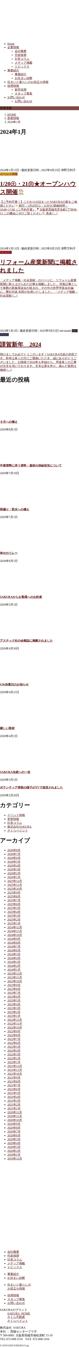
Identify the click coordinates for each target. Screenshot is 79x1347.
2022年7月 (14, 1039)
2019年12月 (14, 1158)
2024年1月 (14, 969)
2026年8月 (14, 850)
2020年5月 (14, 1139)
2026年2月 (14, 873)
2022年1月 (14, 1062)
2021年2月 (14, 1104)
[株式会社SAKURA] (36, 1245)
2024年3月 (14, 962)
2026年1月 (14, 877)
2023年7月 (14, 992)
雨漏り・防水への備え (14, 509)
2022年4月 (14, 1050)
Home (11, 43)
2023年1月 (14, 1016)
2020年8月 (14, 1127)
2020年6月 (14, 1135)
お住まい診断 (23, 78)
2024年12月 (14, 927)
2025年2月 (14, 919)
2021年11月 (14, 1069)
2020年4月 (14, 1143)
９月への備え (9, 421)
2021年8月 (14, 1081)
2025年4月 (14, 911)
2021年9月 (14, 1077)
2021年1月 (14, 1108)
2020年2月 (14, 1150)
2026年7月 (14, 854)
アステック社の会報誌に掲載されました (26, 640)
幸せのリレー (9, 553)
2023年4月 (14, 1004)
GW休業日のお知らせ (14, 684)
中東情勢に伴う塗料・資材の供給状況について (31, 465)
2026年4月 (14, 865)
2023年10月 (14, 981)
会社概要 (20, 51)
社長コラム (22, 58)
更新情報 (6, 252)
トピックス (22, 66)
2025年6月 (14, 904)
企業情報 (13, 47)
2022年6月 (14, 1042)
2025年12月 (14, 881)
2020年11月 (14, 1116)
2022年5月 (14, 1046)
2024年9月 (14, 938)
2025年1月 (14, 923)
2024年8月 (14, 942)
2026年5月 (14, 861)
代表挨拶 (20, 55)
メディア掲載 (23, 62)
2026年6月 (14, 857)
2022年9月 (14, 1031)
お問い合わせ (16, 97)
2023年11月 (14, 977)
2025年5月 (14, 908)
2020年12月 (14, 1112)
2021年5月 (14, 1093)
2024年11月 (14, 931)
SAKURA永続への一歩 (15, 772)
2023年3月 (14, 1008)
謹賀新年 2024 (20, 344)
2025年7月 (14, 900)
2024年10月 (14, 935)
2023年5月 (14, 1000)
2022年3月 (14, 1054)
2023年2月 (14, 1012)
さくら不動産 (16, 1317)
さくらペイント (17, 830)
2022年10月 (14, 1027)
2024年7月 (14, 946)
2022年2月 (14, 1058)
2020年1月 (14, 1154)
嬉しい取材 (7, 728)
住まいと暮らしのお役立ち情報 (28, 82)
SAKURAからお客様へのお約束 (21, 596)
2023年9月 (14, 985)
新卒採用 (20, 89)
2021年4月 (14, 1096)
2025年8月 (14, 896)
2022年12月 (14, 1019)
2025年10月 (14, 888)
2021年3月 (14, 1100)
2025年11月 (14, 884)
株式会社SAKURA (19, 826)
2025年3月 (14, 915)
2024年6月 (14, 950)
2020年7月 (14, 1131)
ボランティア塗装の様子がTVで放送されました (31, 787)
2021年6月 (14, 1089)
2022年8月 (14, 1035)
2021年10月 (14, 1073)
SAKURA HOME (18, 1313)
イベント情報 (9, 173)
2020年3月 (14, 1147)
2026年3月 (14, 869)
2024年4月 (14, 958)
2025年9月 (14, 892)
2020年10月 (14, 1120)
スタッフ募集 (23, 93)
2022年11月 (14, 1023)
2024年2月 (14, 965)
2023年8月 (14, 989)
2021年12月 (14, 1066)
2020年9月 (14, 1123)
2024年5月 (14, 954)
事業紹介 (13, 70)
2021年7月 (14, 1085)
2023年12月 (14, 973)
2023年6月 (14, 996)
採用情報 (13, 85)
